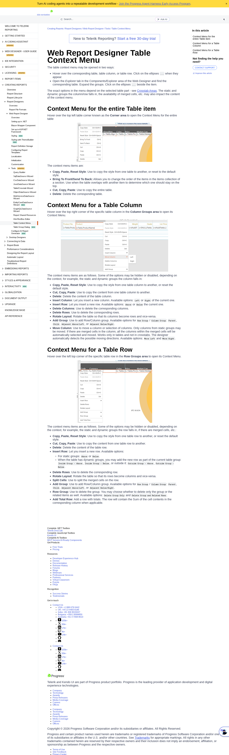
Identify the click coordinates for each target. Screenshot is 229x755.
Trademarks (142, 737)
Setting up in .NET (19, 121)
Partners (57, 577)
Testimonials (58, 596)
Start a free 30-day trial (136, 39)
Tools (107, 29)
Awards (56, 695)
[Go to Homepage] (51, 14)
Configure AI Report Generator (19, 232)
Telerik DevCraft (54, 531)
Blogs (55, 570)
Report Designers (73, 29)
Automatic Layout (15, 257)
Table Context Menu (22, 223)
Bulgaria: (70, 614)
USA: (68, 607)
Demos (56, 561)
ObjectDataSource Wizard (24, 192)
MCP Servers (53, 540)
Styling (14, 136)
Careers (56, 702)
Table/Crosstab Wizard (23, 188)
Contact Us (58, 605)
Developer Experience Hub (65, 558)
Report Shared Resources (24, 215)
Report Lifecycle (14, 98)
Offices (56, 705)
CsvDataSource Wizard (23, 180)
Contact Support (205, 68)
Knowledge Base (15, 310)
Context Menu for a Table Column (94, 205)
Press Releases (60, 698)
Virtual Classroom (61, 580)
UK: (68, 610)
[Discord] (59, 641)
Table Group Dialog (21, 227)
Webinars (57, 573)
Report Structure (14, 94)
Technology (58, 693)
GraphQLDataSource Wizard (22, 210)
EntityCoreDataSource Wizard (23, 203)
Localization (16, 156)
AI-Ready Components (71, 540)
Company (57, 690)
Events (56, 582)
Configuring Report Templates (19, 151)
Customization (17, 164)
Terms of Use (59, 749)
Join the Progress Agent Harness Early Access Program (154, 3)
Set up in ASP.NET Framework (19, 130)
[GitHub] (59, 638)
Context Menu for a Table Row (89, 349)
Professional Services (63, 575)
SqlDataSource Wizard (23, 176)
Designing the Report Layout (20, 253)
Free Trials (58, 547)
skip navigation (43, 14)
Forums (56, 568)
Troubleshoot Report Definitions (16, 262)
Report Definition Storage (22, 146)
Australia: (70, 617)
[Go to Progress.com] (56, 677)
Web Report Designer (93, 29)
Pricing (56, 549)
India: (69, 612)
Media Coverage (60, 700)
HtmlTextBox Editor (21, 219)
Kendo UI (51, 535)
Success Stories (60, 593)
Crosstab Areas (147, 90)
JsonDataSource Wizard (24, 184)
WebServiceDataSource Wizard (23, 197)
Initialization (16, 160)
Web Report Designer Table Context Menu (99, 56)
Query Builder (19, 172)
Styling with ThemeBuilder (22, 140)
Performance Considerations (20, 249)
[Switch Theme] (224, 19)
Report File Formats (17, 109)
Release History (60, 565)
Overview (11, 90)
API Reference (13, 316)
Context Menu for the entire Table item (101, 108)
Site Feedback (59, 752)
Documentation (60, 563)
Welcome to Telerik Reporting (17, 28)
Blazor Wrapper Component (23, 125)
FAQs (55, 584)
